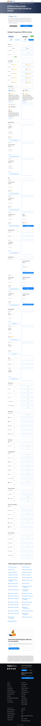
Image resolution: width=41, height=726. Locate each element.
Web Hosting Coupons (11, 709)
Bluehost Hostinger (27, 574)
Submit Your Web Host (11, 692)
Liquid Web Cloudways (28, 595)
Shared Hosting (24, 690)
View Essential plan (14, 140)
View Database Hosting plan (28, 304)
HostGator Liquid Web (14, 598)
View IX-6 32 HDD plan (14, 252)
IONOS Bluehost (26, 567)
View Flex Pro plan (14, 378)
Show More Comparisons (12, 621)
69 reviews (25, 40)
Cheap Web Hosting (24, 692)
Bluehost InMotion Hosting (13, 580)
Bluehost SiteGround (13, 574)
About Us (8, 684)
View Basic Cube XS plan (14, 288)
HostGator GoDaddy (13, 577)
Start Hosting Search (14, 648)
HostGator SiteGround (14, 589)
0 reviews (9, 154)
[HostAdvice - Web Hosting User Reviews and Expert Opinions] (11, 1)
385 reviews (11, 40)
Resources (23, 709)
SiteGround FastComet (28, 610)
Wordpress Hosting (24, 688)
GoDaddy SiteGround (27, 572)
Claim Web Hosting (10, 694)
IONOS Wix (11, 569)
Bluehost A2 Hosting (27, 577)
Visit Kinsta (26, 25)
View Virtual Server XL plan (14, 225)
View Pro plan (14, 353)
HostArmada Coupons (11, 713)
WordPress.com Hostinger (26, 599)
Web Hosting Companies (25, 720)
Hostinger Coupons (10, 715)
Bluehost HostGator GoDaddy (27, 587)
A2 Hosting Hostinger (27, 593)
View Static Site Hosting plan (28, 272)
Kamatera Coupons (10, 711)
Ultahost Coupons (10, 717)
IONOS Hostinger (13, 567)
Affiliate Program (10, 690)
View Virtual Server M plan (14, 193)
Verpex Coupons (10, 719)
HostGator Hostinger (13, 602)
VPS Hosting (23, 694)
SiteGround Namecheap (26, 614)
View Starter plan (14, 339)
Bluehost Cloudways (13, 593)
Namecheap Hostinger (14, 607)
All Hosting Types (24, 684)
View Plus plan (14, 323)
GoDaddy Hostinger (27, 602)
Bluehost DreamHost (13, 583)
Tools (22, 713)
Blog (22, 711)
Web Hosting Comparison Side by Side (27, 716)
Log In (31, 670)
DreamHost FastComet (26, 590)
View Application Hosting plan (28, 288)
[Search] (31, 1)
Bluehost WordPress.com (26, 608)
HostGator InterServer (14, 595)
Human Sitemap (10, 688)
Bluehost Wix (26, 583)
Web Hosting (23, 686)
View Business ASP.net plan (14, 156)
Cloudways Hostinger (13, 604)
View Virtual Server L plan (14, 209)
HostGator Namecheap (12, 617)
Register (24, 670)
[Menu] (33, 1)
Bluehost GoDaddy (13, 572)
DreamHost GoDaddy (14, 610)
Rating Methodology (23, 3)
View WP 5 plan (28, 225)
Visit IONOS (17, 39)
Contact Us (9, 686)
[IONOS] (10, 37)
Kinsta (15, 16)
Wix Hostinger (26, 604)
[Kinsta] (13, 26)
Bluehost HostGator (13, 586)
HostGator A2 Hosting (14, 613)
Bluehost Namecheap (27, 569)
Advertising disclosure (30, 3)
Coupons (14, 56)
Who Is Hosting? (24, 718)
